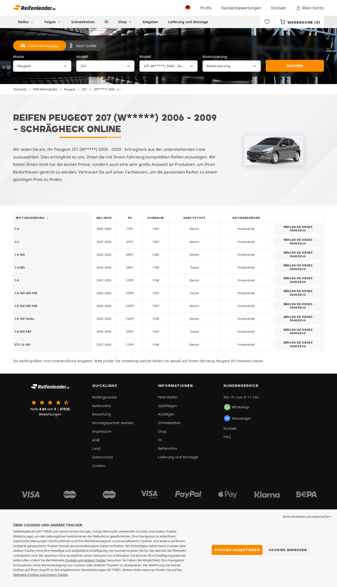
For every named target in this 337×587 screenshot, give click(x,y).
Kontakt (278, 8)
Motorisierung (215, 56)
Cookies (98, 465)
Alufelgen (166, 414)
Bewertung (101, 414)
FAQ (227, 436)
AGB (96, 439)
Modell (82, 56)
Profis (205, 8)
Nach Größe (86, 45)
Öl (106, 21)
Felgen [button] (50, 21)
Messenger (241, 418)
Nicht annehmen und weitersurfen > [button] (307, 517)
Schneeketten (83, 21)
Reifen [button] (24, 21)
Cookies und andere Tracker (85, 560)
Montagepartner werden (113, 422)
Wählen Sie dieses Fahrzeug (297, 228)
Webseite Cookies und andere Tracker (40, 574)
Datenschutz (102, 456)
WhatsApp (240, 406)
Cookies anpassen (288, 550)
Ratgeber (150, 21)
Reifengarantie (104, 397)
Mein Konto (313, 8)
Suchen (295, 66)
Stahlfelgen (167, 405)
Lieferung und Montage (188, 21)
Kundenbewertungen (241, 8)
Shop (123, 21)
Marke (18, 56)
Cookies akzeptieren (237, 550)
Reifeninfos (101, 405)
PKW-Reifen (168, 397)
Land (96, 448)
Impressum (102, 431)
